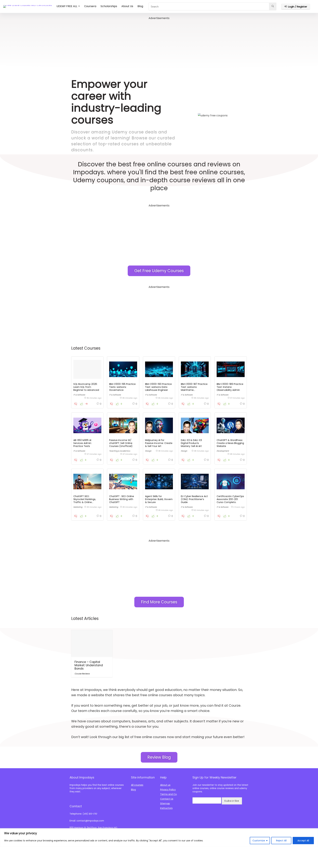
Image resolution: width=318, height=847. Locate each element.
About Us (127, 6)
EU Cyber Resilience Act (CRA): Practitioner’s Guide (194, 499)
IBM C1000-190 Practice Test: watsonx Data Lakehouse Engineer (158, 387)
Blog (140, 6)
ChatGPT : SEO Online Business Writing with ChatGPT (121, 499)
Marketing (77, 507)
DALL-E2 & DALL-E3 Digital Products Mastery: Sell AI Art (191, 443)
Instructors (166, 808)
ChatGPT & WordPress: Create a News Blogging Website (230, 443)
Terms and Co (168, 794)
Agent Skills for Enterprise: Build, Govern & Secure (159, 499)
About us (165, 785)
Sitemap (165, 803)
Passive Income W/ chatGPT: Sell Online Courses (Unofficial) (120, 443)
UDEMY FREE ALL (66, 6)
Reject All (281, 840)
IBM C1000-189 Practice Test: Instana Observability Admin (230, 387)
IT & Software (79, 394)
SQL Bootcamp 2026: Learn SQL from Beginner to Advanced (86, 387)
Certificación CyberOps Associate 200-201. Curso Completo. (230, 499)
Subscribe (231, 800)
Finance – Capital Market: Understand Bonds (89, 665)
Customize (258, 840)
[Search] (272, 6)
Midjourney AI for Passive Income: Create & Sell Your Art (158, 443)
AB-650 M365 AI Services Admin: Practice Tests (82, 443)
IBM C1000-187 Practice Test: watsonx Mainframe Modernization (194, 388)
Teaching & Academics (119, 451)
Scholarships (109, 6)
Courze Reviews (82, 673)
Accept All (303, 840)
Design (148, 451)
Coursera (90, 6)
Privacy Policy (168, 789)
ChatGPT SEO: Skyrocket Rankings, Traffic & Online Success (84, 501)
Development (223, 451)
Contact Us (166, 798)
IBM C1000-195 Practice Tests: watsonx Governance (122, 387)
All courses (137, 785)
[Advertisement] (159, 44)
